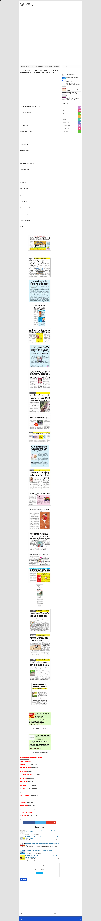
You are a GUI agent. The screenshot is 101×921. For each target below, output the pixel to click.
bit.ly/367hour (30, 802)
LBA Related (66, 128)
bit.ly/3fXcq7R (31, 805)
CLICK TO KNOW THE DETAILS (40, 728)
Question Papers (66, 125)
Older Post (56, 913)
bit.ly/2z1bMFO (36, 774)
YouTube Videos (66, 122)
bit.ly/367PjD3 (30, 781)
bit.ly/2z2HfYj (31, 809)
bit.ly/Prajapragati (33, 788)
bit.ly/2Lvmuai (32, 785)
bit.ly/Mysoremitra (33, 795)
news (24, 66)
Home (22, 24)
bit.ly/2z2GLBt (34, 764)
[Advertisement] (65, 11)
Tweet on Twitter (41, 822)
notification (27, 66)
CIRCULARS (65, 107)
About (66, 919)
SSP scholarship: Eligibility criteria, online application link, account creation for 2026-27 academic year (72, 79)
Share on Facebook (30, 822)
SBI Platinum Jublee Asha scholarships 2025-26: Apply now (38, 850)
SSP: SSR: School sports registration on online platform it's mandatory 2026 (73, 84)
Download (65, 110)
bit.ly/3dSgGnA (30, 771)
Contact (70, 919)
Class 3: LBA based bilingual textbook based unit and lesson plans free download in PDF (73, 94)
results (64, 119)
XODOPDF (39, 919)
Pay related (65, 113)
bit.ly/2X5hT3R (34, 768)
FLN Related (66, 131)
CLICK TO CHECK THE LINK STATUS (40, 752)
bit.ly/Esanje (28, 819)
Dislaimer (78, 919)
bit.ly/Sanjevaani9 (32, 815)
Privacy (73, 919)
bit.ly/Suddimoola (32, 792)
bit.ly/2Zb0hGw (30, 778)
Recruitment (66, 116)
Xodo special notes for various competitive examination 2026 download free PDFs (72, 98)
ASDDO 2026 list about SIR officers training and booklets (73, 73)
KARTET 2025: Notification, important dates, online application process (73, 89)
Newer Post (23, 913)
